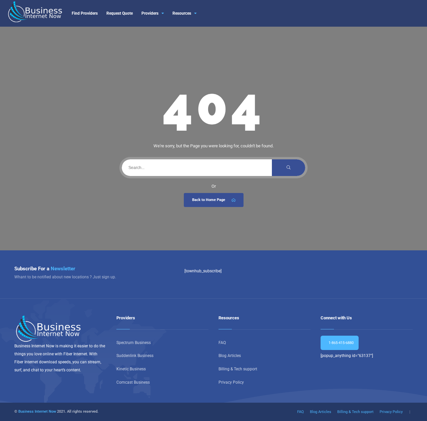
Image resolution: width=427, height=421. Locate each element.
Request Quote (119, 13)
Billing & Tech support (238, 369)
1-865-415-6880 (341, 343)
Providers (149, 13)
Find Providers (85, 13)
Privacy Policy (231, 382)
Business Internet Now (37, 411)
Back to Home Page (208, 200)
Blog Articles (230, 355)
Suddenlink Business (134, 355)
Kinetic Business (131, 369)
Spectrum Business (133, 342)
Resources (181, 13)
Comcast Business (133, 382)
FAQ (222, 342)
